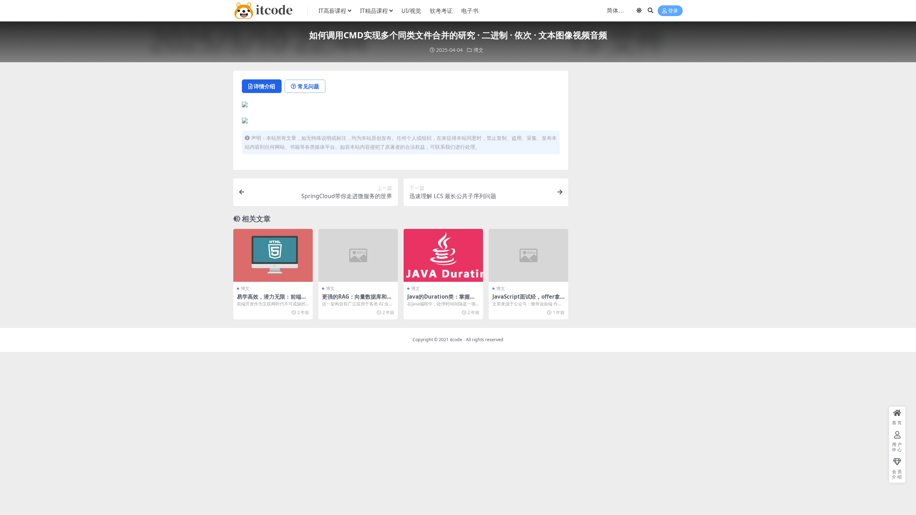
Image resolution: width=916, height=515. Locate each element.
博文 (478, 49)
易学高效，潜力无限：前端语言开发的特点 (272, 299)
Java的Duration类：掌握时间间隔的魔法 (441, 299)
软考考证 (441, 11)
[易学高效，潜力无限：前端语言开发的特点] (273, 255)
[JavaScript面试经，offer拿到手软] (528, 255)
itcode (456, 340)
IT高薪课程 (332, 11)
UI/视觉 (411, 11)
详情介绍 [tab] (264, 86)
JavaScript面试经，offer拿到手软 (526, 299)
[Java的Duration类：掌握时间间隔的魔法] (443, 255)
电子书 (469, 11)
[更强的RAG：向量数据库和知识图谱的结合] (358, 255)
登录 (673, 11)
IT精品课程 (374, 11)
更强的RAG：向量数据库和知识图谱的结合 (357, 299)
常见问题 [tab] (308, 86)
